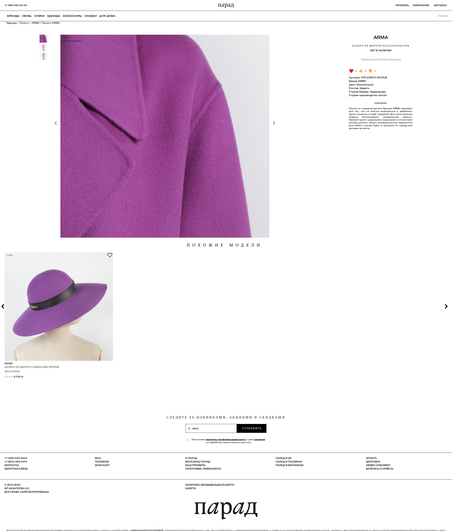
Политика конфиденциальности (209, 484)
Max (98, 458)
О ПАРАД (191, 458)
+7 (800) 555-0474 (15, 461)
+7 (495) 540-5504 (15, 458)
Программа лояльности (203, 468)
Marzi (9, 363)
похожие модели (224, 245)
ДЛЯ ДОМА (107, 16)
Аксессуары (72, 16)
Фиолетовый (365, 84)
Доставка (373, 461)
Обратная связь (16, 468)
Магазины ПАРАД (197, 461)
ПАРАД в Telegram (289, 461)
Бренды (13, 16)
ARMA (380, 37)
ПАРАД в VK (283, 458)
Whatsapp (102, 465)
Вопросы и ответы (379, 468)
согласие (259, 439)
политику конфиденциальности (226, 439)
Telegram (102, 461)
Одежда (53, 16)
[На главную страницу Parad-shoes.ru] (226, 5)
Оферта (190, 488)
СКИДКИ (91, 16)
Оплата (371, 458)
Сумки (39, 16)
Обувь (27, 16)
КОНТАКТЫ (11, 465)
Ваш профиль (195, 465)
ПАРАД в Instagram (289, 465)
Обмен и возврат (378, 465)
